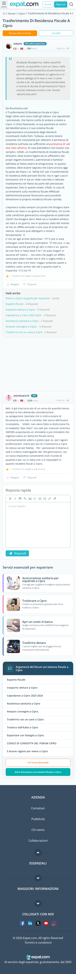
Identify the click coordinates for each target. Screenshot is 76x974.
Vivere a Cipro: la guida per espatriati (28, 298)
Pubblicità (38, 819)
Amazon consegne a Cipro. (21, 326)
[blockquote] (19, 498)
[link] (24, 498)
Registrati (60, 4)
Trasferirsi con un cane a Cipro (24, 332)
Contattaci (38, 808)
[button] (49, 498)
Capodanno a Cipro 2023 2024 (23, 315)
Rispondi (32, 284)
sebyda (17, 43)
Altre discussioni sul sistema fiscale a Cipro (38, 772)
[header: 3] (44, 498)
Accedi (48, 4)
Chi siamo (38, 830)
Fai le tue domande (38, 762)
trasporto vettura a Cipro (20, 309)
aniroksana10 (21, 395)
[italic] (14, 498)
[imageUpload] (29, 498)
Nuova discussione (20, 33)
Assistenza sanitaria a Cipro (22, 321)
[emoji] (34, 498)
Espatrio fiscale (15, 304)
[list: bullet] (39, 498)
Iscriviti (56, 33)
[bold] (9, 498)
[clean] (54, 498)
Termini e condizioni (38, 942)
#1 (68, 48)
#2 (68, 400)
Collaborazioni (38, 841)
